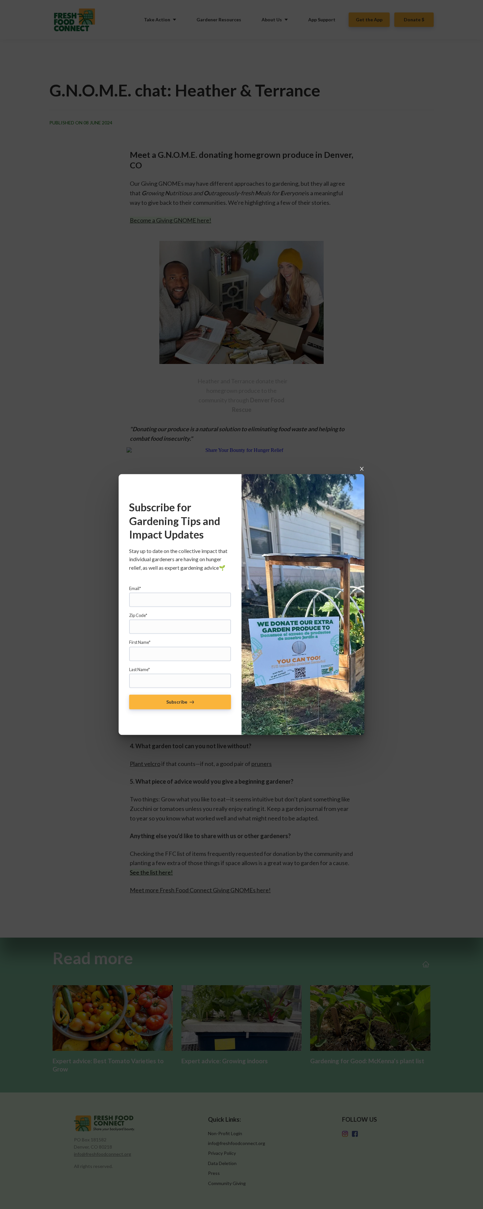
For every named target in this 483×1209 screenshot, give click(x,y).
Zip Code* (138, 615)
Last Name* (139, 669)
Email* (135, 588)
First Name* (139, 642)
